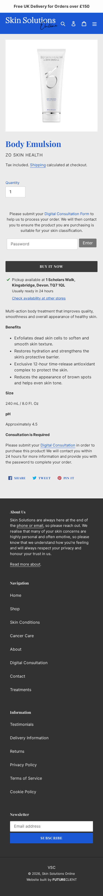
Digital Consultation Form (66, 213)
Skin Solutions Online (58, 874)
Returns (17, 751)
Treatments (20, 689)
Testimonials (22, 724)
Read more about (25, 564)
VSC (52, 867)
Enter (88, 242)
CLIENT (64, 880)
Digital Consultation (57, 445)
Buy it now (51, 266)
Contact (17, 676)
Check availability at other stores (39, 298)
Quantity (13, 182)
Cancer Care (22, 635)
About (16, 649)
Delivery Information (29, 737)
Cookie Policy (23, 791)
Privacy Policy (23, 764)
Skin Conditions (25, 622)
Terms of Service (26, 778)
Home (15, 595)
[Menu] (94, 23)
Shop (15, 608)
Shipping (38, 164)
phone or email (30, 525)
